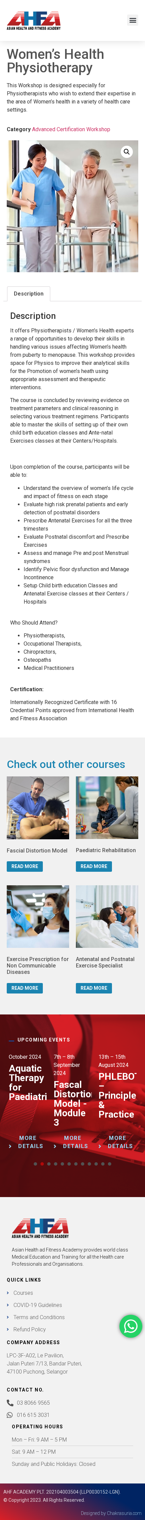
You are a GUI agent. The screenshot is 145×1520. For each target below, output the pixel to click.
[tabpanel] (27, 1105)
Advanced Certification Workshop (71, 129)
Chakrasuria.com (124, 1513)
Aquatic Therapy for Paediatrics (33, 1082)
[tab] (28, 293)
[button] (132, 20)
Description (29, 293)
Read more (24, 866)
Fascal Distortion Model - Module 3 (75, 1103)
